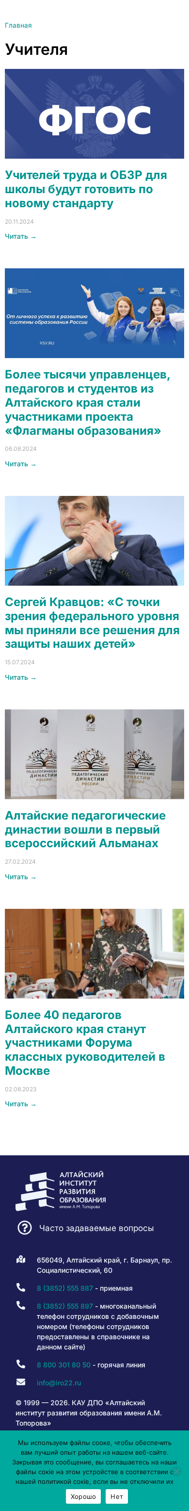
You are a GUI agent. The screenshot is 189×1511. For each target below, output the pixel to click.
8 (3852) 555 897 (65, 1306)
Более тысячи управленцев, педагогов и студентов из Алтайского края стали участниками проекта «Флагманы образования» (87, 402)
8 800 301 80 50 (64, 1365)
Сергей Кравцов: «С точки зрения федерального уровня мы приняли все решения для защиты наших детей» (92, 623)
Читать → (21, 236)
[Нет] (176, 1471)
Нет (116, 1496)
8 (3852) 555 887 (65, 1288)
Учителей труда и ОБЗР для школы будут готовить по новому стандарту (86, 189)
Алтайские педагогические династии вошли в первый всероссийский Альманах (85, 829)
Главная (18, 25)
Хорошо (83, 1496)
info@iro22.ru (59, 1383)
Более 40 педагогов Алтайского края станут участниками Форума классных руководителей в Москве (85, 1043)
